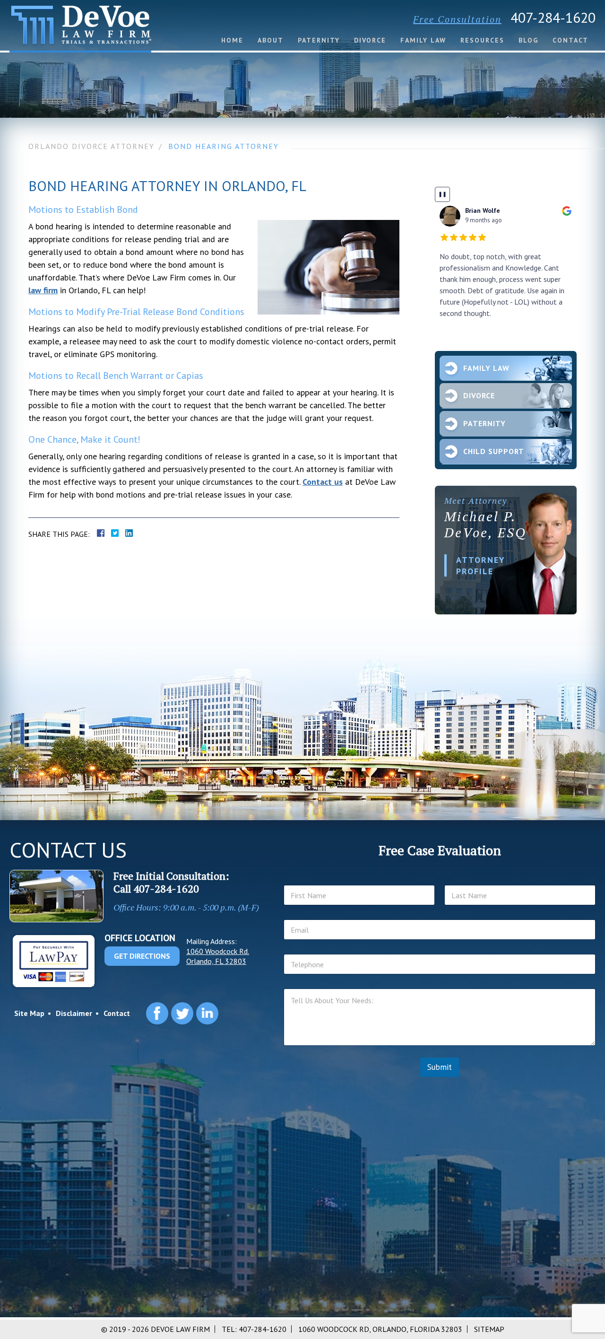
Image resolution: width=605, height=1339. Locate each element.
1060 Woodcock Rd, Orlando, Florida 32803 (380, 1329)
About (271, 40)
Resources (482, 40)
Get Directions (142, 956)
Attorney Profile (480, 565)
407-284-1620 (553, 17)
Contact (570, 40)
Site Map (29, 1013)
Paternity (319, 40)
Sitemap (489, 1329)
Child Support (493, 451)
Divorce (370, 40)
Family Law (423, 40)
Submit (439, 1067)
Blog (528, 40)
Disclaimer (74, 1013)
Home (232, 40)
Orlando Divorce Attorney (91, 146)
